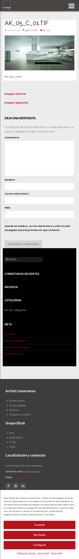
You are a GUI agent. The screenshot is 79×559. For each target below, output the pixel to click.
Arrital (12, 446)
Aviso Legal (43, 553)
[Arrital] (7, 5)
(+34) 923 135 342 (32, 471)
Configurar (39, 545)
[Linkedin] (23, 486)
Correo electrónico (17, 193)
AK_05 (46, 30)
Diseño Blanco (16, 437)
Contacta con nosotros (20, 414)
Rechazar (39, 535)
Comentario (13, 137)
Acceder (10, 334)
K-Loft (12, 442)
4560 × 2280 (31, 30)
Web (7, 207)
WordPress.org (14, 354)
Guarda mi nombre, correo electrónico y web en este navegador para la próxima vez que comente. (37, 228)
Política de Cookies (26, 553)
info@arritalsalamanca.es (25, 477)
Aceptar (39, 524)
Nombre (10, 179)
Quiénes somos (17, 400)
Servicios (13, 410)
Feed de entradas (15, 340)
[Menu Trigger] (72, 6)
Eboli (11, 433)
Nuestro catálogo (17, 405)
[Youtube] (16, 486)
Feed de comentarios (17, 347)
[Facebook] (8, 486)
